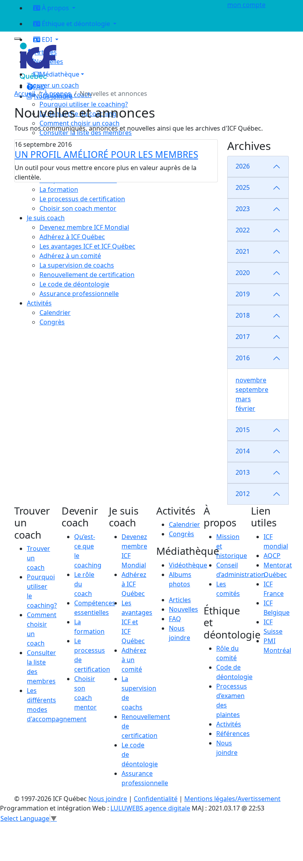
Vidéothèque (188, 565)
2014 (243, 451)
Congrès (181, 534)
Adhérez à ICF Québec (134, 584)
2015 (243, 429)
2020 (243, 272)
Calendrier (184, 524)
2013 (243, 472)
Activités (228, 724)
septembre (252, 389)
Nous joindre (107, 798)
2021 (243, 251)
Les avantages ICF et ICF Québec (137, 622)
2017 (243, 336)
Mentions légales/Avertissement (232, 798)
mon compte (246, 4)
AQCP (272, 555)
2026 (243, 166)
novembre (251, 380)
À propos (57, 93)
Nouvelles (183, 609)
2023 (243, 208)
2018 (243, 315)
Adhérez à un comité (134, 660)
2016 (243, 358)
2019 (243, 294)
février (245, 408)
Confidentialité (156, 798)
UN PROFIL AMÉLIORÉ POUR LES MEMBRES (106, 154)
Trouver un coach (53, 85)
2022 (243, 230)
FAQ (175, 618)
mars (243, 399)
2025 (243, 187)
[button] (122, 74)
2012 (243, 493)
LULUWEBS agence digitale (150, 808)
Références (233, 733)
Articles (180, 599)
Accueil (24, 93)
